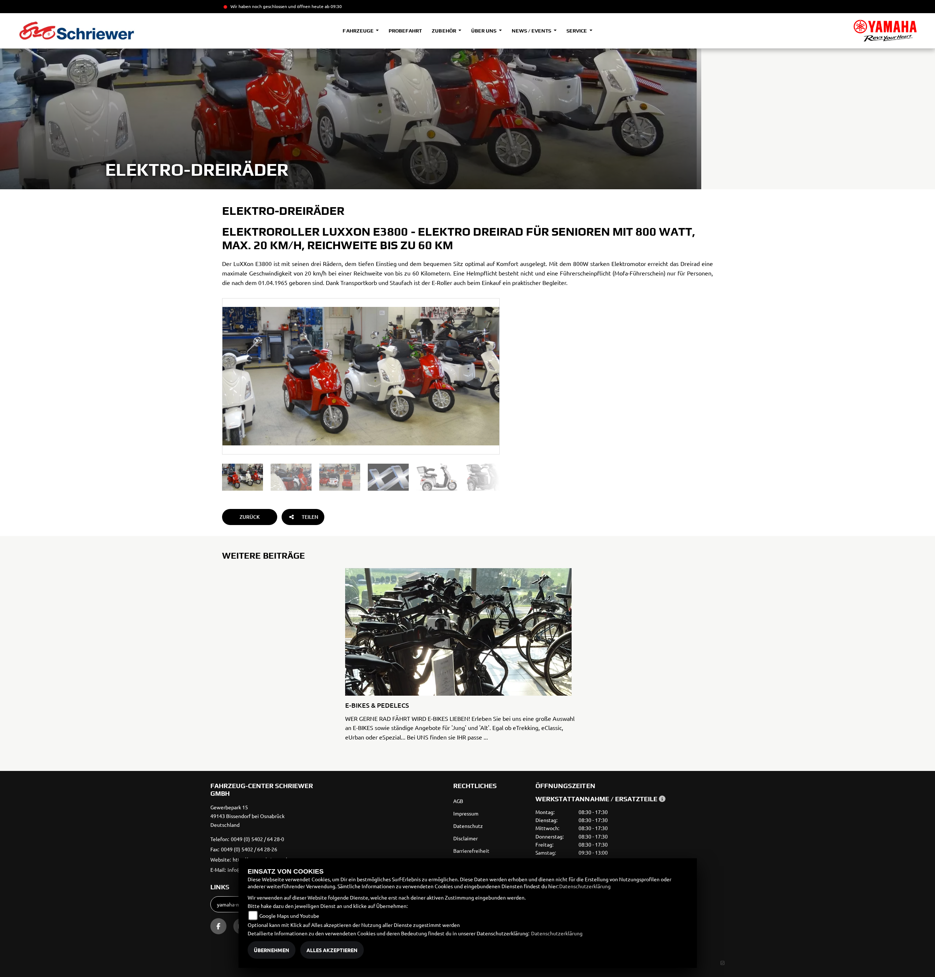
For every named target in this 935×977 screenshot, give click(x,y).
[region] (361, 477)
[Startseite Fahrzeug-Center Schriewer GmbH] (885, 31)
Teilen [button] (310, 516)
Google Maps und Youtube (289, 915)
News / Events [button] (532, 31)
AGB (458, 801)
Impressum (465, 813)
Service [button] (577, 31)
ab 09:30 (333, 6)
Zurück (250, 516)
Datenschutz (468, 825)
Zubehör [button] (444, 31)
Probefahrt (405, 31)
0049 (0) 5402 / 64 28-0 (257, 839)
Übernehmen (271, 950)
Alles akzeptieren (332, 950)
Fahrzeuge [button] (358, 31)
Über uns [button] (484, 31)
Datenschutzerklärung (585, 886)
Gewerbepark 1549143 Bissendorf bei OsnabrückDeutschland (247, 816)
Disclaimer (465, 838)
